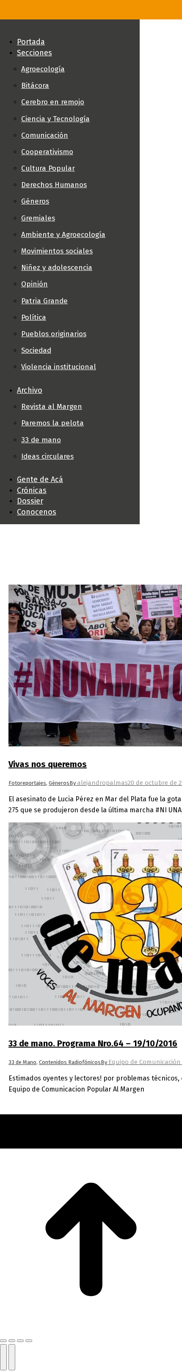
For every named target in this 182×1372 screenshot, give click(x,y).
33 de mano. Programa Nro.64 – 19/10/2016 (92, 1043)
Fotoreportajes (27, 783)
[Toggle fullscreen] (20, 1340)
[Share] (11, 1340)
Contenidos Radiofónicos (70, 1062)
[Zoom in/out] (28, 1340)
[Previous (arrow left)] (3, 1357)
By (98, 783)
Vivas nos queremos (47, 764)
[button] (70, 28)
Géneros (59, 783)
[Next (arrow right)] (11, 1357)
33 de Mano (22, 1062)
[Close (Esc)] (3, 1340)
